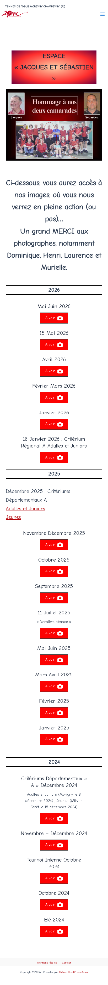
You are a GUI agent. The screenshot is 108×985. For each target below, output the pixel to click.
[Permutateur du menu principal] (102, 14)
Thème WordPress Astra (73, 972)
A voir (50, 318)
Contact (66, 962)
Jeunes (13, 517)
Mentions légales (47, 962)
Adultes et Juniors (25, 509)
